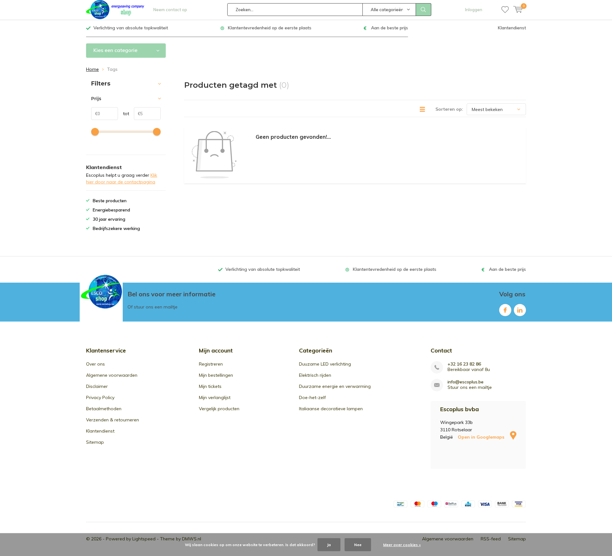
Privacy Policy (100, 397)
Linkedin (520, 310)
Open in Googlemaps (482, 437)
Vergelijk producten (219, 408)
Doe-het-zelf (312, 397)
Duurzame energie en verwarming (335, 386)
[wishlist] (505, 9)
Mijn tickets (210, 386)
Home (92, 69)
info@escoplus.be (466, 382)
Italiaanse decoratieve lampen (331, 408)
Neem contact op (170, 9)
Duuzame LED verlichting (325, 364)
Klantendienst (512, 28)
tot (123, 113)
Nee (357, 544)
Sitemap (95, 442)
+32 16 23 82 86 (464, 364)
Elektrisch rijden (315, 375)
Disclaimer (97, 386)
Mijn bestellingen (216, 375)
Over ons (95, 364)
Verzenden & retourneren (112, 420)
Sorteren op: (449, 109)
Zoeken (423, 9)
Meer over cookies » (402, 544)
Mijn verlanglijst (214, 397)
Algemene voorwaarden (111, 375)
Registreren (211, 364)
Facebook (505, 310)
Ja (329, 544)
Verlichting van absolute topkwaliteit (130, 28)
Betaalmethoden (103, 408)
